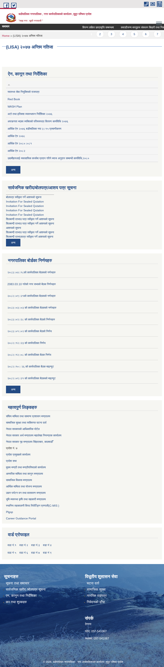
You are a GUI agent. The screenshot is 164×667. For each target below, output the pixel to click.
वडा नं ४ (47, 545)
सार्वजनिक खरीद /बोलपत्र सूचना (26, 589)
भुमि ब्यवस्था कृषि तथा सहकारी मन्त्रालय (26, 499)
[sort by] (9, 84)
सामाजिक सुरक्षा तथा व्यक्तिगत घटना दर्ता (26, 422)
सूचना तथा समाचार (17, 583)
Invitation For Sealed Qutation (25, 201)
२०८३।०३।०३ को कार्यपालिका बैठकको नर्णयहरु (31, 307)
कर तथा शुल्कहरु (16, 602)
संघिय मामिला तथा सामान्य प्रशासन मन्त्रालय (28, 416)
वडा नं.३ (35, 545)
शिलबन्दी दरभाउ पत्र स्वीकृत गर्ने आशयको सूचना (30, 219)
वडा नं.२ (23, 545)
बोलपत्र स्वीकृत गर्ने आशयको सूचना (23, 197)
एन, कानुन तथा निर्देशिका (21, 596)
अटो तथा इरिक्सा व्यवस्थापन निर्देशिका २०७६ (30, 114)
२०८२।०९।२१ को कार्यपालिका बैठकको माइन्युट (31, 378)
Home (6, 35)
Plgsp (9, 512)
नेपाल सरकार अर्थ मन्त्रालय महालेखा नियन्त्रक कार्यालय (33, 435)
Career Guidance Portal (21, 518)
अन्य (13, 169)
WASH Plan (15, 106)
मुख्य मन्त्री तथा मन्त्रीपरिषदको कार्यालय (26, 467)
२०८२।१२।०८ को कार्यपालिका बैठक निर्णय (29, 354)
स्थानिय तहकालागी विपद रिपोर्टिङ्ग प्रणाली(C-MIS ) (32, 505)
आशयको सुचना (13, 227)
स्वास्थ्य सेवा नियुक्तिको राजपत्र (23, 91)
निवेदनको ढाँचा (96, 602)
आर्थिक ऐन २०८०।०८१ (20, 143)
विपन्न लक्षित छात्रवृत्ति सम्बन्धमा (92, 27)
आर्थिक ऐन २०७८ (16, 136)
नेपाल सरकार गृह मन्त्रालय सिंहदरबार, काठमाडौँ (29, 441)
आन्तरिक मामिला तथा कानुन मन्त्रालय (24, 473)
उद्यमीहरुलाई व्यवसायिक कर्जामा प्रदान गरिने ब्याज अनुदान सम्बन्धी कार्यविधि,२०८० (48, 158)
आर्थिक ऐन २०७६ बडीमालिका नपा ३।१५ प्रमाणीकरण (34, 128)
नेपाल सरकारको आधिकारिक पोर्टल (23, 429)
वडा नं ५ (12, 552)
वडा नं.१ (12, 545)
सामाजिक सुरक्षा (96, 589)
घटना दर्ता (93, 583)
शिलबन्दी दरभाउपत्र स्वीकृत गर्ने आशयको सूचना (29, 236)
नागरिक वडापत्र (97, 596)
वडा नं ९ (47, 552)
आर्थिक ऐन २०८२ (16, 150)
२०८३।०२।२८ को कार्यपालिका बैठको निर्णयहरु (31, 319)
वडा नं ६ (23, 552)
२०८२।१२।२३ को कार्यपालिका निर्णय (26, 343)
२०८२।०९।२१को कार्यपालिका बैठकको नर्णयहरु (31, 295)
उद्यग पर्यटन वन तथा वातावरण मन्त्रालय (26, 492)
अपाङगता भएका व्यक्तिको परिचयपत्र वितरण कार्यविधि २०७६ (38, 121)
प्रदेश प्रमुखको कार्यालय (18, 454)
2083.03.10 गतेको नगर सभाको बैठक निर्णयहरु (31, 284)
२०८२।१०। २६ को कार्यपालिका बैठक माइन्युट (30, 366)
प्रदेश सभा (11, 460)
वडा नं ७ (35, 552)
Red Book (14, 99)
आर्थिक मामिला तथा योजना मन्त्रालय (24, 486)
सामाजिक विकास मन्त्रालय (19, 480)
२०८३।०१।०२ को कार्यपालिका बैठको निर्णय (29, 331)
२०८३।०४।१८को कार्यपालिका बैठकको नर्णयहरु (31, 272)
